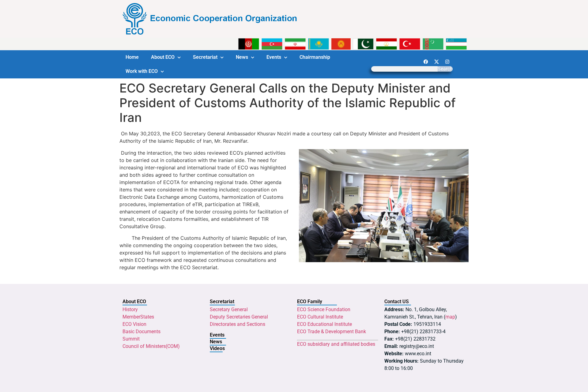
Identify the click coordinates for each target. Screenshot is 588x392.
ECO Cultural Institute (320, 317)
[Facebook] (425, 61)
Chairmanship (315, 57)
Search (445, 69)
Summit (131, 339)
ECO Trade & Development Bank (331, 331)
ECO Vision (134, 324)
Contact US (396, 301)
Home (132, 57)
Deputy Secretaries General (239, 317)
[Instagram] (447, 61)
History (130, 309)
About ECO (163, 57)
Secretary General (229, 309)
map (450, 317)
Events (273, 57)
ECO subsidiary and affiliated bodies (336, 344)
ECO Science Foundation (323, 309)
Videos (217, 348)
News (242, 57)
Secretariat (205, 57)
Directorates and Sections (237, 324)
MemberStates (138, 317)
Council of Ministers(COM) (151, 346)
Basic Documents (141, 331)
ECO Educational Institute (324, 324)
